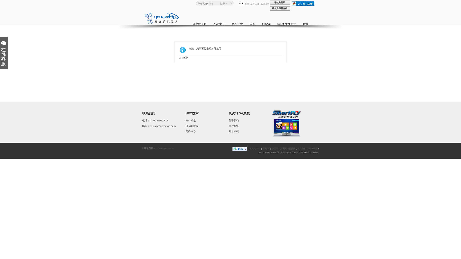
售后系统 (234, 125)
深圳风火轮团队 (288, 148)
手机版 (266, 148)
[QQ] (239, 148)
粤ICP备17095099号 (307, 148)
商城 (305, 24)
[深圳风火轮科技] (161, 23)
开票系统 (234, 131)
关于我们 (234, 120)
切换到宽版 (241, 3)
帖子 (222, 3)
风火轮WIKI (254, 148)
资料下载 (237, 24)
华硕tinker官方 (286, 24)
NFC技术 (192, 113)
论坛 (253, 24)
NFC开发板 (191, 125)
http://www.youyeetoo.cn (164, 148)
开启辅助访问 (237, 3)
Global (266, 24)
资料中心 (190, 131)
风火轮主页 (199, 24)
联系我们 (148, 113)
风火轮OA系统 (239, 113)
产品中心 (219, 24)
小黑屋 (275, 148)
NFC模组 (190, 120)
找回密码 (264, 4)
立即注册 (254, 4)
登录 (247, 4)
